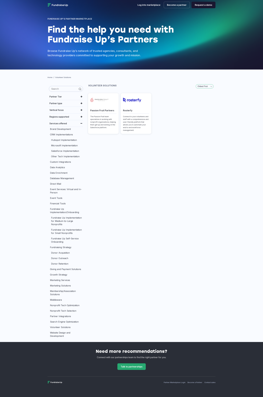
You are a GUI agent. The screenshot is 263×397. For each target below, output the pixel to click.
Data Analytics (57, 167)
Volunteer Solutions (60, 327)
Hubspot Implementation (64, 140)
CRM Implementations (61, 134)
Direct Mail (55, 183)
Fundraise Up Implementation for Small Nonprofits (66, 231)
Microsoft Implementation (64, 145)
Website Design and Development (60, 334)
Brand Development (60, 129)
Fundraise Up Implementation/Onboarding (64, 211)
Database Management (62, 178)
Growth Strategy (58, 274)
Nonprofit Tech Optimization (64, 305)
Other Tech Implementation (65, 156)
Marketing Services (60, 280)
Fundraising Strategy (60, 247)
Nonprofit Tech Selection (63, 310)
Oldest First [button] (203, 86)
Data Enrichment (58, 172)
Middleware (56, 299)
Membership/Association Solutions (63, 293)
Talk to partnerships (131, 366)
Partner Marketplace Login (174, 382)
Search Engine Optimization (64, 321)
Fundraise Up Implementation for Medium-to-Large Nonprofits (66, 221)
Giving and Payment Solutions (65, 269)
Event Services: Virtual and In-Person (66, 191)
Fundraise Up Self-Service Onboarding (65, 240)
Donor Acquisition (60, 252)
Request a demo (203, 5)
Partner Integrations (60, 316)
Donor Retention (59, 263)
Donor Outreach (59, 258)
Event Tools (56, 198)
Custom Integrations (60, 162)
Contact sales (209, 382)
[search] (66, 89)
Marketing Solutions (60, 285)
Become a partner (177, 5)
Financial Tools (58, 203)
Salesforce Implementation (65, 151)
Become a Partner (195, 382)
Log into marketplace (149, 5)
